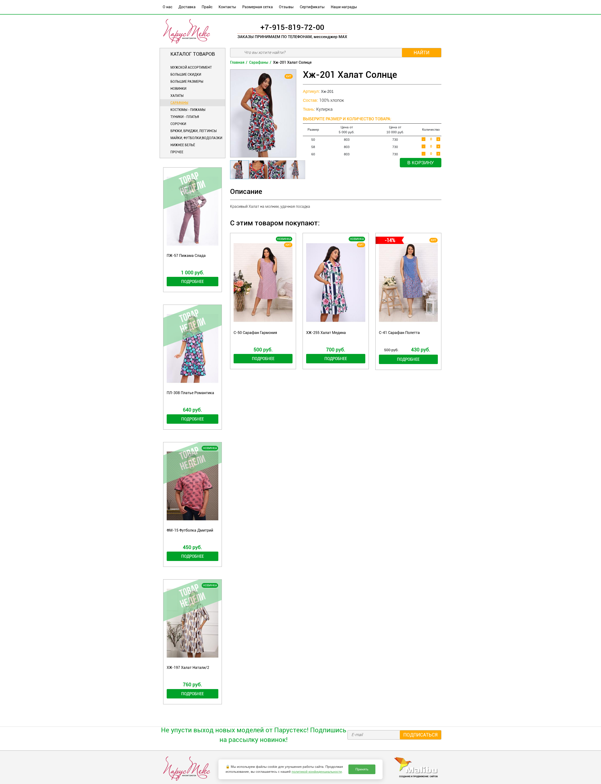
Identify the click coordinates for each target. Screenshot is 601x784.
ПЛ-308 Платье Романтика (190, 393)
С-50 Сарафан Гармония (255, 332)
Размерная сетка (257, 7)
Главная (237, 62)
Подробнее (192, 281)
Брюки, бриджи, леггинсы (193, 131)
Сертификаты (312, 7)
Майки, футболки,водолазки (196, 138)
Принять (361, 769)
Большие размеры (186, 81)
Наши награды (344, 7)
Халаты (177, 96)
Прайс (207, 7)
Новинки (178, 88)
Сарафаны (179, 103)
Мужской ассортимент (191, 67)
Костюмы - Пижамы (187, 110)
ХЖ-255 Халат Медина (326, 332)
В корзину (420, 162)
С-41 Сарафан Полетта (399, 332)
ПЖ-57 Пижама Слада (186, 255)
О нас (167, 7)
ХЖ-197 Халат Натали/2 (188, 667)
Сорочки (178, 124)
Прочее (176, 152)
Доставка (187, 7)
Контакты (227, 7)
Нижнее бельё (182, 145)
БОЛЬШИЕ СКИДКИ (185, 74)
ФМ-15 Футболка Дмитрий (190, 530)
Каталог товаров (192, 54)
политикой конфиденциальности (317, 771)
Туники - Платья (184, 117)
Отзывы (286, 7)
